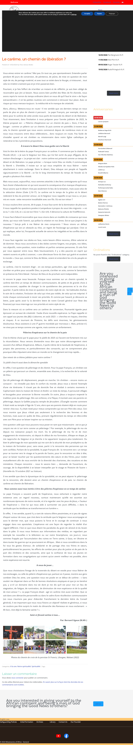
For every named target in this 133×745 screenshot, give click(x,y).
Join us (130, 291)
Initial (22, 722)
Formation (29, 722)
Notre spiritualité (24, 666)
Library (52, 722)
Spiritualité (36, 666)
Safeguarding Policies (8, 722)
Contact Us (63, 722)
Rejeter (99, 14)
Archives (39, 722)
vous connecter (17, 678)
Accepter (87, 14)
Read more (113, 93)
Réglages (112, 14)
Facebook (107, 2)
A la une (13, 666)
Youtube (116, 2)
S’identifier (97, 2)
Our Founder (76, 722)
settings (73, 15)
